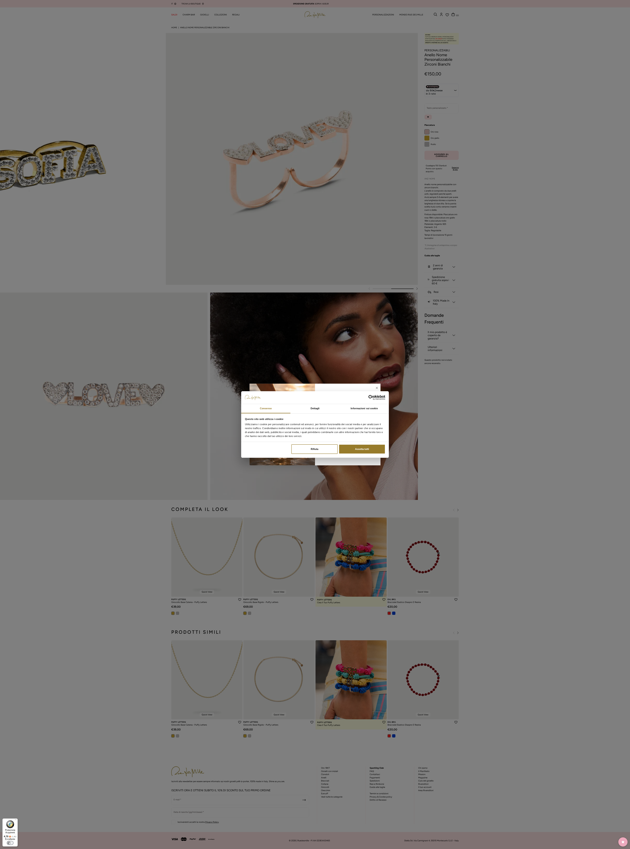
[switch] (10, 843)
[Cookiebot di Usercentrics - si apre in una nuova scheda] (371, 397)
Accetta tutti (362, 449)
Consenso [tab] (266, 408)
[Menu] (16, 820)
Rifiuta (314, 449)
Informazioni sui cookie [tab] (364, 408)
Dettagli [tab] (315, 408)
